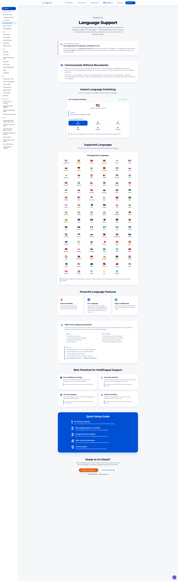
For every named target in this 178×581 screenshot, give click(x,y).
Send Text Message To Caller (8, 58)
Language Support (8, 23)
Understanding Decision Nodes (9, 110)
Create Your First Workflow (7, 102)
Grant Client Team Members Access (7, 129)
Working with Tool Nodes (9, 114)
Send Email (5, 54)
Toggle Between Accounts (7, 147)
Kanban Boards (7, 90)
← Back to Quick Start (92, 474)
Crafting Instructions (8, 17)
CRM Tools (5, 95)
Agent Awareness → (104, 474)
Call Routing (6, 34)
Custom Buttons (7, 87)
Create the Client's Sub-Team (9, 125)
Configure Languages (87, 470)
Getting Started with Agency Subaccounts (8, 121)
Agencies (95, 3)
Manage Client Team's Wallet (8, 140)
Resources (108, 3)
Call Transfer (6, 64)
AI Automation (6, 93)
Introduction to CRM (8, 79)
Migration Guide (7, 45)
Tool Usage (6, 20)
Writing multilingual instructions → (74, 358)
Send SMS (5, 52)
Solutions (82, 3)
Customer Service (7, 40)
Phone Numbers (7, 137)
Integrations (6, 43)
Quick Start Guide (7, 14)
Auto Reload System (8, 144)
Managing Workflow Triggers (8, 106)
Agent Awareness (7, 25)
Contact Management (8, 81)
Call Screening (6, 37)
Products (69, 3)
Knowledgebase (7, 28)
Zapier (4, 70)
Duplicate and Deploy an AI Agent (9, 133)
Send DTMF (5, 61)
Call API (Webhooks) (8, 67)
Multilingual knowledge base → (90, 358)
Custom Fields (6, 84)
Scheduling (6, 73)
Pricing (120, 3)
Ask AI (6, 8)
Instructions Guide (107, 470)
